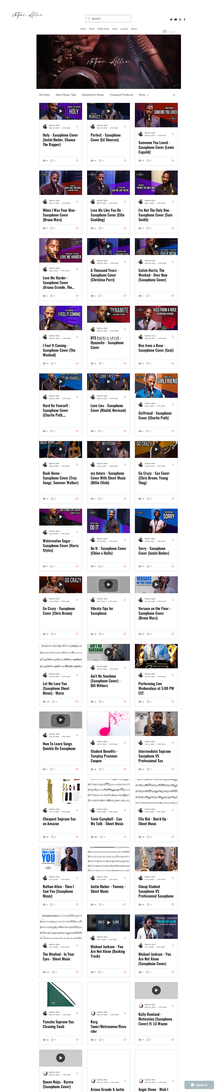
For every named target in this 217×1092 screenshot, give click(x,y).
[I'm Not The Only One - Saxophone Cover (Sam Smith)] (156, 183)
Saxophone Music (93, 94)
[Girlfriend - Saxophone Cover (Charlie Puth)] (156, 385)
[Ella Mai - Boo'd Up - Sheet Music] (156, 791)
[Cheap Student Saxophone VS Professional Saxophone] (156, 859)
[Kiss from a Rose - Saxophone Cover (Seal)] (156, 318)
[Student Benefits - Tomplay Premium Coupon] (108, 724)
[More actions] (78, 126)
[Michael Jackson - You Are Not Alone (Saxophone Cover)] (156, 927)
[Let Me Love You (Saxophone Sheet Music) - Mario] (60, 656)
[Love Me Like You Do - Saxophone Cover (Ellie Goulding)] (108, 183)
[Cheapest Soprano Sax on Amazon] (60, 791)
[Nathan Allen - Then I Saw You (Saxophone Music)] (60, 859)
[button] (174, 95)
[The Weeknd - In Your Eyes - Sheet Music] (60, 927)
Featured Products (121, 94)
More (142, 94)
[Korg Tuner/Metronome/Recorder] (108, 994)
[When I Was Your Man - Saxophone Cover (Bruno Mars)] (60, 183)
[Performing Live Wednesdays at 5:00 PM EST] (156, 656)
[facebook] (184, 19)
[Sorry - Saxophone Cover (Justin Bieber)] (156, 521)
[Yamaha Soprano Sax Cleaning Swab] (60, 994)
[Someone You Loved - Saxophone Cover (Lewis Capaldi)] (156, 115)
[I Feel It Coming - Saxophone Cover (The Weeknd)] (60, 318)
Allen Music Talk (66, 94)
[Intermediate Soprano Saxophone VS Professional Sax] (156, 724)
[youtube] (175, 19)
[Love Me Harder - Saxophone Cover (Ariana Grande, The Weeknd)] (60, 250)
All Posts (44, 94)
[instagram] (180, 19)
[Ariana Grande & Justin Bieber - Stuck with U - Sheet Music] (108, 1062)
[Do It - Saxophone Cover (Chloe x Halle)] (108, 521)
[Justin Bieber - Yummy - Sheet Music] (108, 859)
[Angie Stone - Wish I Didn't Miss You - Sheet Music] (156, 1062)
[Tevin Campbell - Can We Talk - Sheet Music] (108, 791)
